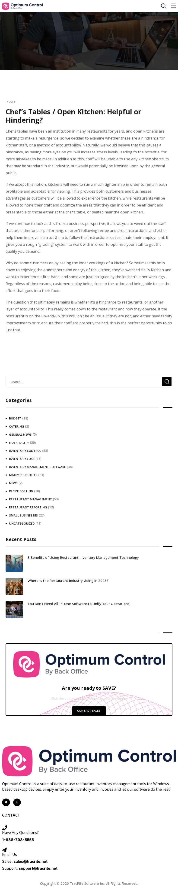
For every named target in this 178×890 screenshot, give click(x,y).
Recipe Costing (21, 491)
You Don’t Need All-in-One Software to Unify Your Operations (79, 603)
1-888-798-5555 (18, 839)
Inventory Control (25, 451)
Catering (16, 426)
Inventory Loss (22, 459)
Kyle (12, 102)
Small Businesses (23, 515)
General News (20, 434)
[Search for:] (89, 381)
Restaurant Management (30, 499)
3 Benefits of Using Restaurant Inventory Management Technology (83, 557)
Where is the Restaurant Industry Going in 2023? (68, 580)
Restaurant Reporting (28, 507)
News (13, 483)
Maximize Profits (23, 475)
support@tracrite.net (38, 868)
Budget (15, 418)
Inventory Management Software (37, 467)
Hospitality (19, 442)
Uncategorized (22, 523)
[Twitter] (6, 802)
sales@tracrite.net (31, 861)
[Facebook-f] (17, 802)
